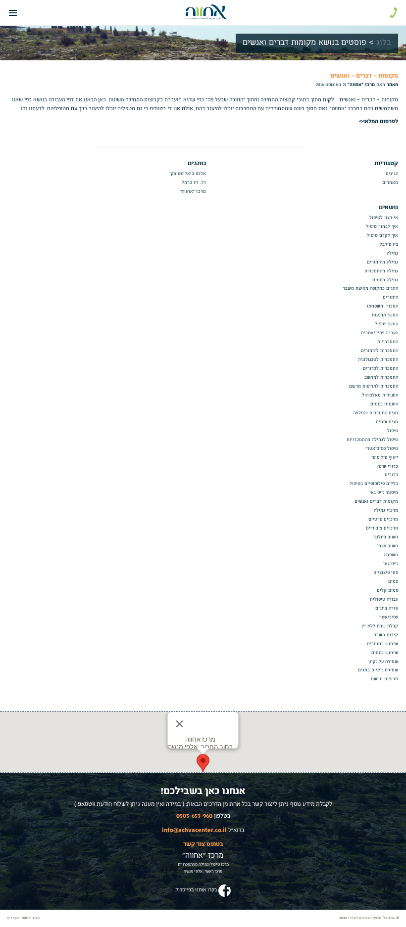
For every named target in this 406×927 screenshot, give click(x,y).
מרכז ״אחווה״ (193, 191)
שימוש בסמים (384, 653)
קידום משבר (386, 635)
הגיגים (392, 174)
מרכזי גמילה (386, 510)
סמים (393, 581)
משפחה (391, 555)
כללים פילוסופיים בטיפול (374, 484)
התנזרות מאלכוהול (380, 395)
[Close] (180, 724)
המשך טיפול (386, 324)
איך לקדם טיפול (382, 235)
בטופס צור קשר (203, 843)
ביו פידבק (388, 244)
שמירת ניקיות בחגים (378, 670)
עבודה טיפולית (384, 599)
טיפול (392, 431)
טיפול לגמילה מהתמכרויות (372, 440)
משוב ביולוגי (385, 537)
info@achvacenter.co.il (194, 830)
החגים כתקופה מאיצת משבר (370, 288)
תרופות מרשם (384, 679)
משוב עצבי (387, 546)
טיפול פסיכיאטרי (381, 448)
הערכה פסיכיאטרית (379, 333)
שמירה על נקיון (383, 662)
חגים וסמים (387, 422)
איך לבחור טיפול (382, 226)
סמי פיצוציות (385, 573)
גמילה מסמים (385, 280)
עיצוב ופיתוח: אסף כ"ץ (23, 918)
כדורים (391, 475)
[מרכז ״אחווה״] (206, 11)
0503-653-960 (194, 815)
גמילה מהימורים (382, 262)
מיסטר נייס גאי (383, 492)
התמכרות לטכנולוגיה (378, 359)
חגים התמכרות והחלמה (375, 413)
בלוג (383, 43)
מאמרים (390, 182)
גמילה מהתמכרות (381, 271)
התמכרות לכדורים (380, 368)
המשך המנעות (385, 315)
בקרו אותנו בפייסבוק (196, 889)
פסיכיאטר (388, 617)
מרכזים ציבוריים (382, 528)
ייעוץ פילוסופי (384, 457)
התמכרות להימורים (379, 351)
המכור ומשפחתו (382, 306)
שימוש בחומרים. (382, 644)
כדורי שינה (387, 466)
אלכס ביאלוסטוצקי (187, 174)
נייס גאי (390, 564)
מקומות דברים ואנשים (376, 501)
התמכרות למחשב (381, 377)
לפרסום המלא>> (378, 120)
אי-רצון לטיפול (383, 218)
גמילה (392, 253)
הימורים (390, 297)
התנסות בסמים (384, 404)
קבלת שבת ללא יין (379, 626)
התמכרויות (387, 342)
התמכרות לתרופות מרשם (373, 386)
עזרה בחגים (386, 608)
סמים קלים (387, 590)
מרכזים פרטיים (383, 519)
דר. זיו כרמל (194, 182)
